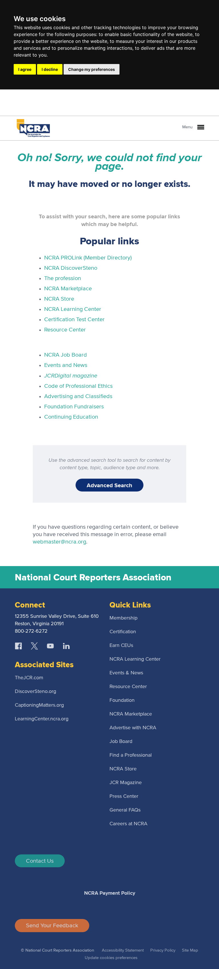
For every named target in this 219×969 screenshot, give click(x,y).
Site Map (190, 950)
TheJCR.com (29, 677)
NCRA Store (59, 299)
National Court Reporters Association (93, 577)
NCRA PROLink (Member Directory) (88, 258)
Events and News (65, 365)
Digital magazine (70, 375)
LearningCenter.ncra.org (41, 719)
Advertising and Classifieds (78, 396)
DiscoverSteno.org (35, 691)
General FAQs (125, 810)
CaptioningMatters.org (39, 705)
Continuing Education (71, 417)
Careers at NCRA (128, 823)
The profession (62, 278)
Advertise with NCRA (133, 727)
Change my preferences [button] (91, 69)
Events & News (126, 673)
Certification (123, 631)
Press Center (124, 796)
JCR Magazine (126, 782)
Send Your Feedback (52, 925)
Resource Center (65, 330)
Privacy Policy (162, 950)
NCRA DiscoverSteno (70, 268)
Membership (123, 618)
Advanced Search (109, 485)
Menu (188, 127)
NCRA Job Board (65, 355)
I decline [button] (50, 69)
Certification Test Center (74, 319)
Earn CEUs (121, 645)
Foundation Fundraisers (74, 406)
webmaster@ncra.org (59, 542)
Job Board (121, 741)
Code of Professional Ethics (78, 386)
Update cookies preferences (111, 958)
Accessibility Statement (123, 950)
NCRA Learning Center (72, 309)
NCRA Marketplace (68, 288)
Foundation (122, 700)
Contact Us (40, 861)
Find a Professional (131, 755)
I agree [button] (24, 69)
